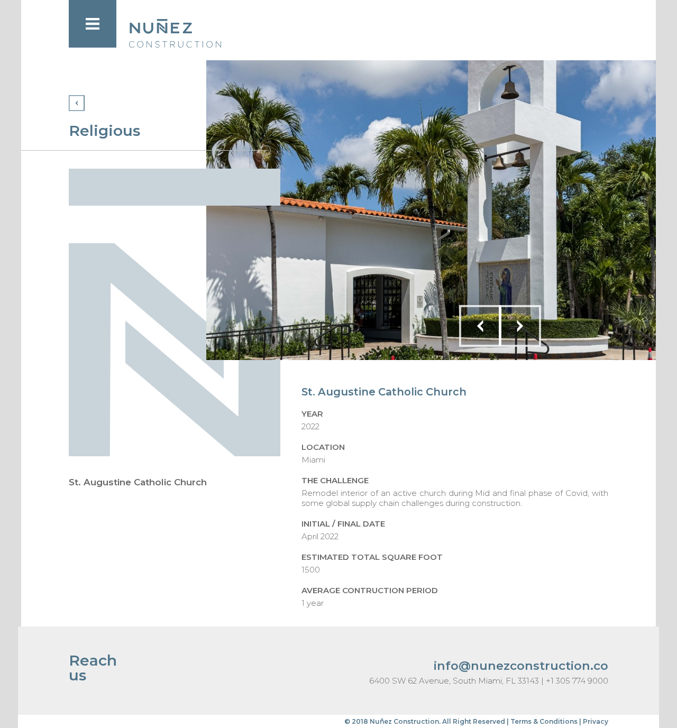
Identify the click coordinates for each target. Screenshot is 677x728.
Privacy (595, 721)
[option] (431, 210)
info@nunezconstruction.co (521, 665)
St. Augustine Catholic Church (138, 482)
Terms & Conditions (544, 721)
